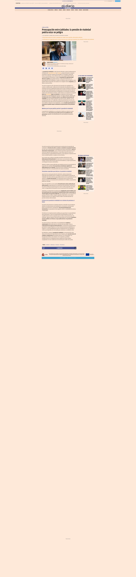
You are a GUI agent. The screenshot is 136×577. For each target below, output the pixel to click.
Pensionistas (62, 244)
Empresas (56, 9)
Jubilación (48, 244)
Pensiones (57, 244)
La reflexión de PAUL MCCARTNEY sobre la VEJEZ (56, 3)
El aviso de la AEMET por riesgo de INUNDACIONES (42, 3)
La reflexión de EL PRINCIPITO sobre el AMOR (27, 3)
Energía (64, 9)
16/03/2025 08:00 (50, 66)
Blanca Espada (50, 62)
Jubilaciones (52, 244)
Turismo (72, 9)
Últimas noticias (50, 9)
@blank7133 (55, 62)
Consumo (80, 9)
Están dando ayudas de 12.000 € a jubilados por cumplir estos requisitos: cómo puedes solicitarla (62, 37)
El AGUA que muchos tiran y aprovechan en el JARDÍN (85, 3)
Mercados (68, 9)
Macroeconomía (85, 9)
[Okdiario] (68, 6)
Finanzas (60, 9)
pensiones (48, 94)
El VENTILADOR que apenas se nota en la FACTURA (70, 3)
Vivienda (76, 9)
